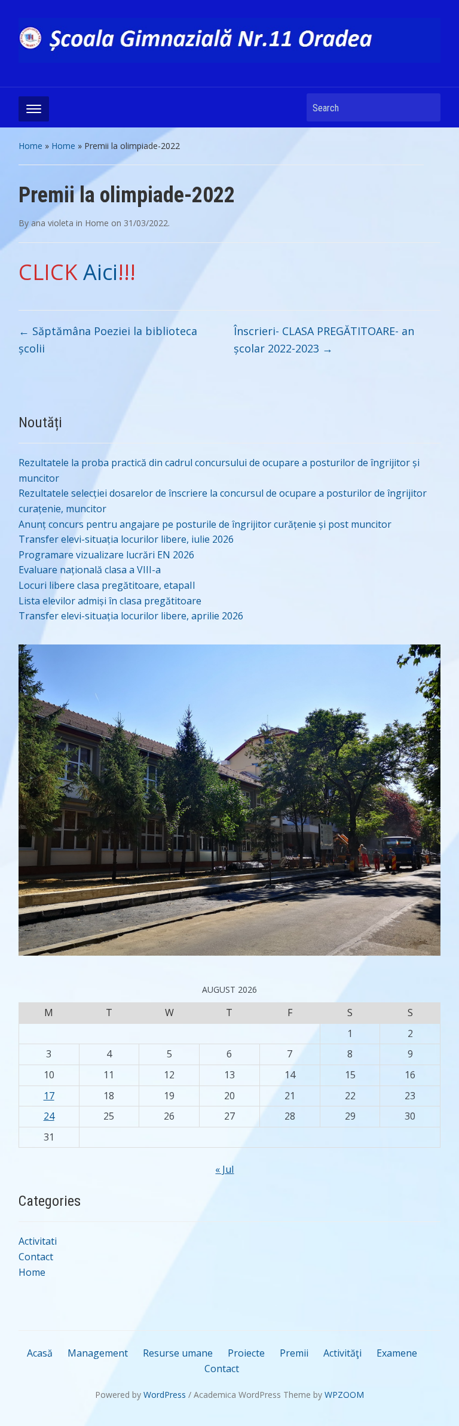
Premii (294, 1353)
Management (98, 1353)
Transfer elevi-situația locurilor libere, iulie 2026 (126, 539)
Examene (397, 1353)
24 (49, 1116)
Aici (100, 272)
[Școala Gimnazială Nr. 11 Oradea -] (230, 39)
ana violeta (52, 223)
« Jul (224, 1169)
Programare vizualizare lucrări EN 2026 (106, 554)
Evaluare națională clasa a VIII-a (90, 569)
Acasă (40, 1353)
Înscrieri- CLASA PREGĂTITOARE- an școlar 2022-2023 (324, 339)
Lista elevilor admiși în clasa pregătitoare (110, 600)
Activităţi (342, 1353)
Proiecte (246, 1353)
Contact (36, 1256)
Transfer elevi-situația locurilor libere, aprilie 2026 (131, 615)
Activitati (38, 1241)
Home (30, 145)
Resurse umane (178, 1353)
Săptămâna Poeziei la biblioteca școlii (108, 339)
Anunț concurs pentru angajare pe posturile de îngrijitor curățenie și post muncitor (205, 524)
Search (425, 107)
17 (49, 1095)
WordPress (164, 1394)
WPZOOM (344, 1394)
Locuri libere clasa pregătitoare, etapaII (107, 585)
